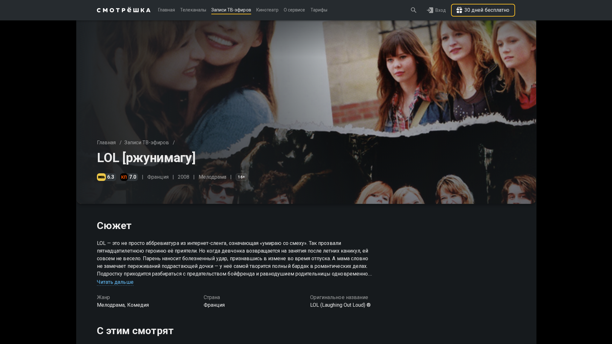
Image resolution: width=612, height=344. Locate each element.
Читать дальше (115, 282)
